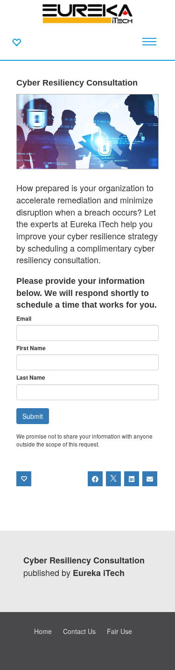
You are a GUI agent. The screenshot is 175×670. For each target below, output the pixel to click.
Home (43, 631)
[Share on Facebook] (95, 478)
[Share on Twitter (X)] (113, 478)
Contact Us (79, 631)
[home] (87, 14)
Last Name (30, 378)
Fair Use (119, 631)
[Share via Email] (150, 478)
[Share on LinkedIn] (131, 478)
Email (23, 319)
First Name (31, 348)
